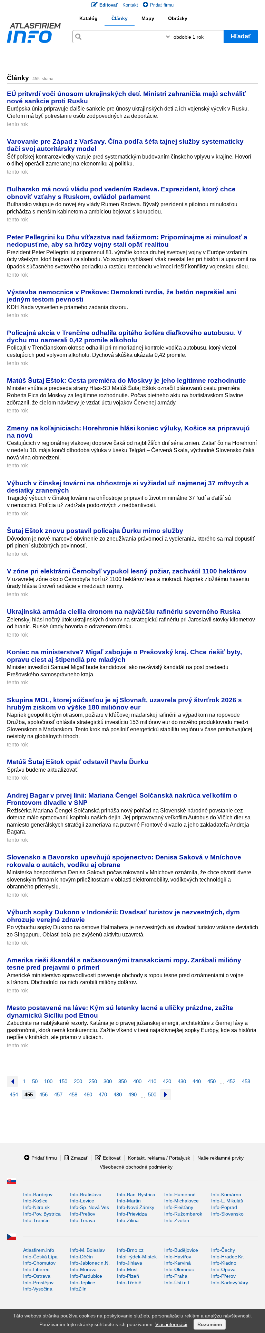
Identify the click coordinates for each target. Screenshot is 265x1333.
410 (152, 1081)
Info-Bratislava (85, 1194)
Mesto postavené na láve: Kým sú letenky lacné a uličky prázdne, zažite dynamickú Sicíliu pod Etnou (120, 1011)
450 (211, 1081)
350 (122, 1081)
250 (93, 1081)
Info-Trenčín (36, 1220)
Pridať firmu (162, 5)
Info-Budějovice (181, 1250)
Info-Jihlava (129, 1263)
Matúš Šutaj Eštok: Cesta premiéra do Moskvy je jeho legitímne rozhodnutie (126, 380)
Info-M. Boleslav (87, 1250)
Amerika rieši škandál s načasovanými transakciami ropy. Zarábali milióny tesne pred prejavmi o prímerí (124, 963)
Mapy (147, 18)
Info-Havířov (177, 1256)
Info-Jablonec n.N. (90, 1263)
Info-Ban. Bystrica (136, 1194)
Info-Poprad (224, 1207)
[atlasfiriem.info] (34, 35)
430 (182, 1081)
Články (119, 18)
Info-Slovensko (227, 1214)
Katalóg (88, 18)
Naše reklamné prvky (220, 1158)
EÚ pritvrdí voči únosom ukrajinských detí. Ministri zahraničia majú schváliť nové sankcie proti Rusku (126, 97)
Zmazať (79, 1158)
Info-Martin (129, 1200)
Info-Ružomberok (183, 1214)
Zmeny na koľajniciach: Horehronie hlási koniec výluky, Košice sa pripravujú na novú (128, 431)
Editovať (112, 1158)
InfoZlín (78, 1289)
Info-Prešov (82, 1214)
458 (73, 1094)
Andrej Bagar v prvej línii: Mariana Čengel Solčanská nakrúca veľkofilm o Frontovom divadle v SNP (122, 798)
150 (63, 1081)
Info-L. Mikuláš (227, 1200)
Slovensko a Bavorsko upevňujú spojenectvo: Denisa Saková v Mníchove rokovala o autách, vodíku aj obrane (124, 860)
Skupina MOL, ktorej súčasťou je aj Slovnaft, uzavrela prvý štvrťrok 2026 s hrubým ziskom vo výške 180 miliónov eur (124, 703)
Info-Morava (83, 1269)
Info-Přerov (223, 1276)
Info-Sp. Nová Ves (89, 1207)
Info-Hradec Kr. (227, 1256)
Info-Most (127, 1269)
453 (246, 1081)
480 (118, 1094)
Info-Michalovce (181, 1200)
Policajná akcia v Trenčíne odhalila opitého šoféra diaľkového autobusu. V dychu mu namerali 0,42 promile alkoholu (124, 336)
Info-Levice (82, 1200)
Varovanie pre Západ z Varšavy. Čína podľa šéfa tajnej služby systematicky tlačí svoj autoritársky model (125, 144)
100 (48, 1081)
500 (152, 1094)
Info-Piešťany (178, 1207)
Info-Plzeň (128, 1276)
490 (132, 1094)
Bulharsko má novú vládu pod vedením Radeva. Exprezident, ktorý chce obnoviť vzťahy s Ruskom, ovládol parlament (121, 192)
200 (78, 1081)
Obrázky (177, 18)
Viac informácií (171, 1324)
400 (137, 1081)
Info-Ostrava (36, 1276)
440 (197, 1081)
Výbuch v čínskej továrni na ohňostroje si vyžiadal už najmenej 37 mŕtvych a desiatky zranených (128, 486)
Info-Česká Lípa (40, 1256)
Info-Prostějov (38, 1282)
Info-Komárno (226, 1194)
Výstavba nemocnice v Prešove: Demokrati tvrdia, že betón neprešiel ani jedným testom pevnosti (121, 295)
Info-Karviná (177, 1263)
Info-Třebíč (129, 1282)
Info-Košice (35, 1200)
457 (58, 1094)
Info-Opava (223, 1269)
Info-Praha (175, 1276)
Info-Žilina (128, 1220)
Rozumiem (209, 1324)
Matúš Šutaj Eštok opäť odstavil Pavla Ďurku (77, 761)
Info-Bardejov (37, 1194)
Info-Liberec (36, 1269)
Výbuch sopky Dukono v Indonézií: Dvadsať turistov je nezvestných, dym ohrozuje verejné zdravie (123, 915)
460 (88, 1094)
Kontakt (130, 5)
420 (167, 1081)
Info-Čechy (223, 1250)
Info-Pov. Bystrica (42, 1214)
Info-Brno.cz (130, 1250)
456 (43, 1094)
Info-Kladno (223, 1263)
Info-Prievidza (132, 1214)
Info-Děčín (81, 1256)
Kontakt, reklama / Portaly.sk (159, 1158)
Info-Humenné (180, 1194)
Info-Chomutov (39, 1263)
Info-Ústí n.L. (178, 1282)
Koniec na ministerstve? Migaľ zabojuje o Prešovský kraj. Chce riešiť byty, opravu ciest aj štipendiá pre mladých (124, 655)
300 (108, 1081)
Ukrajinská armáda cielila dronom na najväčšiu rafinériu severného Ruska (124, 611)
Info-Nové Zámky (135, 1207)
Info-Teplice (82, 1282)
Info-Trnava (82, 1220)
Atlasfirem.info (38, 1250)
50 (35, 1081)
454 (14, 1094)
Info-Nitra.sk (36, 1207)
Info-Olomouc (179, 1269)
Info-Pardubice (86, 1276)
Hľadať (240, 36)
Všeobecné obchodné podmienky (136, 1167)
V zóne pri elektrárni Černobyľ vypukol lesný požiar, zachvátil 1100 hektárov (127, 571)
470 (103, 1094)
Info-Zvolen (176, 1220)
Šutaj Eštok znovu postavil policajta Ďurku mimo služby (95, 530)
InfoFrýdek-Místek (137, 1256)
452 (231, 1081)
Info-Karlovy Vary (229, 1282)
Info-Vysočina (37, 1289)
